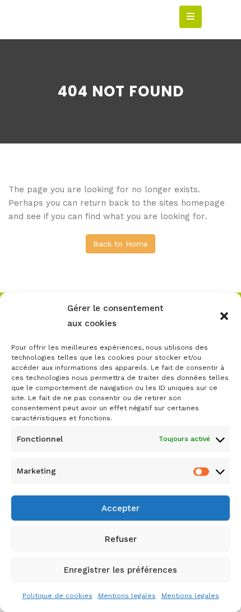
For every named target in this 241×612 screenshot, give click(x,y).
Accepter (120, 508)
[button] (224, 316)
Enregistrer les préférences (120, 570)
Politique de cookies (57, 596)
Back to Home (120, 243)
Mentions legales (127, 596)
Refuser (121, 539)
